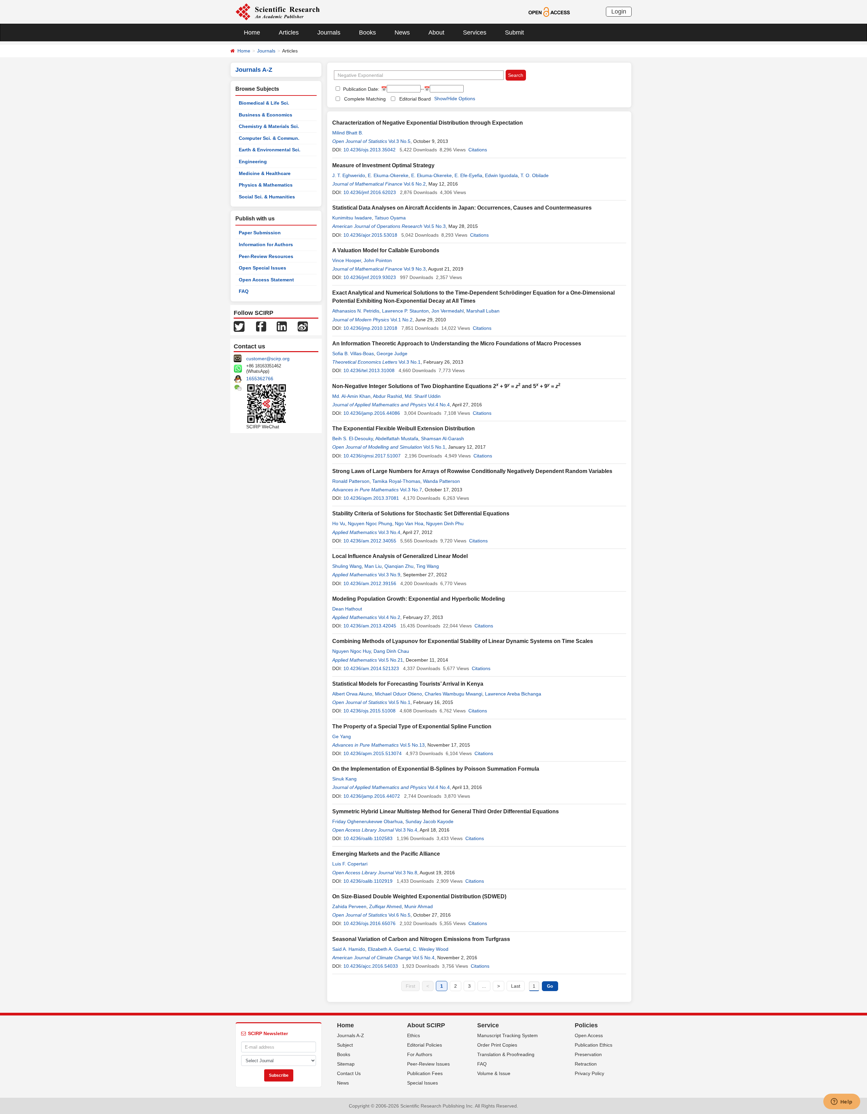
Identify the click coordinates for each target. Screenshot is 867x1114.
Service (488, 1025)
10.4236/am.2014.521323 (371, 668)
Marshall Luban (483, 311)
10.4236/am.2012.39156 (369, 583)
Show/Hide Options (454, 98)
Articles (289, 32)
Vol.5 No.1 (434, 447)
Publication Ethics (593, 1045)
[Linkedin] (282, 326)
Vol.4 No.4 (439, 404)
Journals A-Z (350, 1035)
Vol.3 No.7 (411, 489)
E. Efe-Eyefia (468, 175)
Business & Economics (265, 114)
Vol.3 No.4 (389, 532)
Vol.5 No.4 (424, 957)
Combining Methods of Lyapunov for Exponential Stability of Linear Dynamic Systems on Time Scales (462, 641)
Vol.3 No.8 (406, 872)
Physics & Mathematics (266, 185)
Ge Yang (341, 736)
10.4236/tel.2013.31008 (369, 370)
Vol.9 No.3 (415, 269)
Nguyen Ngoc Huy (351, 651)
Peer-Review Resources (266, 256)
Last (515, 986)
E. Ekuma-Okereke (388, 175)
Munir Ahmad (418, 906)
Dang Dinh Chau (391, 651)
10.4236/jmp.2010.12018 (370, 328)
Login (618, 11)
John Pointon (378, 260)
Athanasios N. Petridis (355, 311)
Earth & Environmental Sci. (269, 149)
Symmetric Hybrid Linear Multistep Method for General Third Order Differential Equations (445, 811)
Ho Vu (338, 523)
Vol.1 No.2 (401, 319)
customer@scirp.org (268, 358)
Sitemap (346, 1064)
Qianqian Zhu (399, 566)
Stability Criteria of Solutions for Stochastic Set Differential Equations (420, 513)
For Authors (419, 1054)
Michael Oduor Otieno (398, 694)
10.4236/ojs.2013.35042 (369, 149)
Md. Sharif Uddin (423, 396)
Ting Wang (427, 566)
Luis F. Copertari (349, 863)
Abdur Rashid (387, 396)
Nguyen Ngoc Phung (370, 523)
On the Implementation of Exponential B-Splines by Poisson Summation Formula (435, 769)
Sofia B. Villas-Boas (353, 353)
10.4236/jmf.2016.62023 (369, 192)
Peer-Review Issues (428, 1064)
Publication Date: (360, 89)
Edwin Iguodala (501, 175)
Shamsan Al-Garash (442, 438)
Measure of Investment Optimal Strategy (383, 165)
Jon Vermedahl (447, 311)
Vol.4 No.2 (389, 617)
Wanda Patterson (441, 481)
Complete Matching (365, 99)
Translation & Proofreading (505, 1054)
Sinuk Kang (344, 778)
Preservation (588, 1054)
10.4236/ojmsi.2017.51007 (372, 455)
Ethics (413, 1035)
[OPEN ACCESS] (549, 11)
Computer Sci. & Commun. (269, 138)
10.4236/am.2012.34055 (369, 540)
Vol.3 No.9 (389, 574)
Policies (586, 1025)
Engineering (253, 161)
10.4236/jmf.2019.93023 (369, 277)
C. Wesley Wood (430, 949)
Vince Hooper (346, 260)
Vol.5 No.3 (435, 226)
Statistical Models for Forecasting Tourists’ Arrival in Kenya (407, 684)
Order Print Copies (497, 1045)
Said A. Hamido (348, 949)
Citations (477, 149)
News (402, 32)
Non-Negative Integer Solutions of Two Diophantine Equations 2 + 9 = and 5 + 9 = (446, 386)
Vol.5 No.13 (412, 745)
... (484, 986)
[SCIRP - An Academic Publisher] (277, 11)
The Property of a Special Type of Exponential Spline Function (411, 726)
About (436, 32)
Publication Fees (425, 1073)
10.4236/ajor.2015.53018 (370, 235)
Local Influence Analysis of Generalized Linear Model (400, 556)
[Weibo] (303, 326)
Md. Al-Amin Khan (351, 396)
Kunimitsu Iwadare (352, 217)
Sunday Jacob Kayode (429, 821)
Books (367, 32)
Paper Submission (260, 232)
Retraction (586, 1064)
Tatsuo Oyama (390, 217)
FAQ (244, 291)
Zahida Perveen (349, 906)
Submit (514, 32)
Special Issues (422, 1083)
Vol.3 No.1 (410, 362)
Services (474, 32)
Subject (345, 1045)
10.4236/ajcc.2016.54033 (370, 966)
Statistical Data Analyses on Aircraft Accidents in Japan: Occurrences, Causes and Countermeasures (462, 208)
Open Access (589, 1035)
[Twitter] (239, 326)
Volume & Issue (493, 1073)
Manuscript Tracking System (507, 1035)
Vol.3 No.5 (399, 141)
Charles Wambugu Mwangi (453, 694)
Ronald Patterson (350, 481)
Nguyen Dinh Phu (445, 523)
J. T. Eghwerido (348, 175)
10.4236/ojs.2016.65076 (369, 923)
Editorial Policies (424, 1045)
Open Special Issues (262, 268)
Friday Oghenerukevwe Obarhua (367, 821)
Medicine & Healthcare (265, 173)
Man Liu (373, 566)
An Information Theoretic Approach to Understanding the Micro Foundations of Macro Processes (456, 343)
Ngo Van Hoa (409, 523)
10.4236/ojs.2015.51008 (369, 710)
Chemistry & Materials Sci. (269, 126)
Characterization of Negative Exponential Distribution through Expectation (427, 123)
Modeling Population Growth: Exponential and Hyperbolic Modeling (418, 599)
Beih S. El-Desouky (352, 438)
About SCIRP (426, 1025)
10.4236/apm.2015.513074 (372, 753)
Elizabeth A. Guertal (389, 949)
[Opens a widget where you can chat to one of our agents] (841, 1102)
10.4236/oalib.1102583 (368, 838)
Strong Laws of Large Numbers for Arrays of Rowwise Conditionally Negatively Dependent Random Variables (472, 471)
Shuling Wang (347, 566)
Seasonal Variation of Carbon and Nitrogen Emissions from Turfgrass (421, 939)
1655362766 (259, 378)
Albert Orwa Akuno (352, 694)
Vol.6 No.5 (399, 915)
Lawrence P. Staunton (405, 311)
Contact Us (349, 1073)
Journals (328, 32)
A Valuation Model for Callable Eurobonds (385, 250)
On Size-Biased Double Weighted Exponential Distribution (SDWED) (419, 896)
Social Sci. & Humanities (267, 196)
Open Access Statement (266, 279)
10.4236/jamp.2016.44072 (371, 796)
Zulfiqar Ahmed (385, 906)
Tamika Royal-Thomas (396, 481)
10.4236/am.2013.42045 (369, 625)
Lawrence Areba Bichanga (513, 694)
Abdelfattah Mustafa (396, 438)
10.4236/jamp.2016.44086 (371, 413)
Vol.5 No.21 (390, 660)
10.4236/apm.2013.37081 (371, 498)
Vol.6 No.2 (415, 184)
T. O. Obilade (535, 175)
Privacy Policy (589, 1073)
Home (252, 32)
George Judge (392, 353)
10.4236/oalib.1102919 (368, 881)
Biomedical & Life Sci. (264, 103)
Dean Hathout (347, 609)
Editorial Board (415, 99)
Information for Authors (266, 244)
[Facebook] (261, 326)
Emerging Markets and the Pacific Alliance (386, 854)
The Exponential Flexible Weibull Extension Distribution (403, 428)
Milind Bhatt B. (347, 132)
